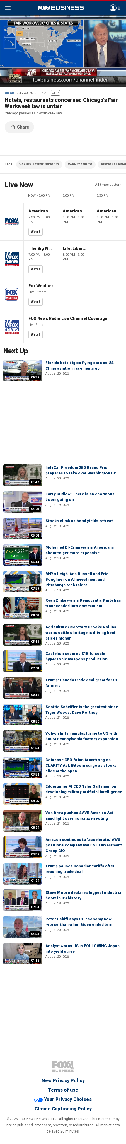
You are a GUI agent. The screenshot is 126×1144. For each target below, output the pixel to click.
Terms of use (63, 1090)
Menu (8, 8)
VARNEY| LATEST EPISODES (39, 164)
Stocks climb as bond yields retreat (79, 521)
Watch (36, 232)
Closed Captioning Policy (63, 1109)
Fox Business (61, 8)
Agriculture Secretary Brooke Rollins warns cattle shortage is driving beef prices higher (80, 632)
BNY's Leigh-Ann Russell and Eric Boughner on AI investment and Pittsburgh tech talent (76, 579)
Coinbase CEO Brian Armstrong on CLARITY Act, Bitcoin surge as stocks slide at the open (81, 765)
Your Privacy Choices (68, 1099)
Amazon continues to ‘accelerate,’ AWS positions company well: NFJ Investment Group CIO (83, 845)
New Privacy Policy (63, 1080)
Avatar (113, 7)
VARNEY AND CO (80, 164)
